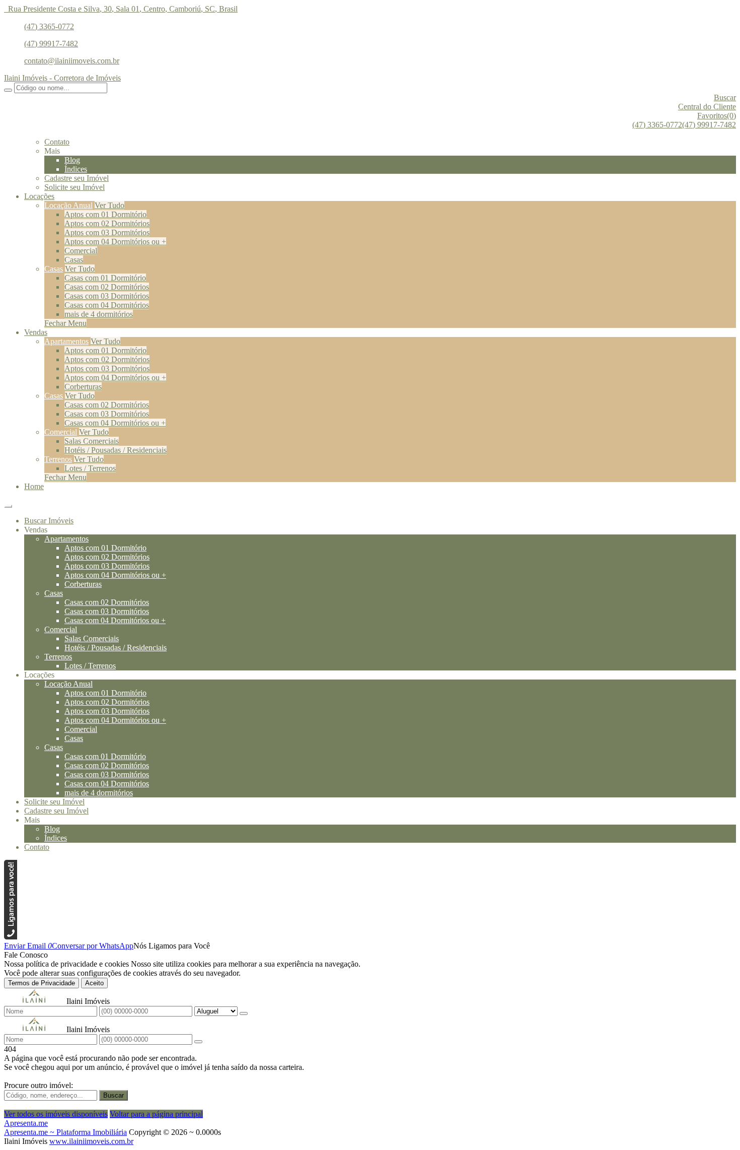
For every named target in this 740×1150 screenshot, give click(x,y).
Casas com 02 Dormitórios (106, 287)
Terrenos (58, 459)
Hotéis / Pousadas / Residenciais (115, 450)
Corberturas (83, 386)
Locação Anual (68, 205)
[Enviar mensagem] (244, 1013)
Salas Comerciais (91, 441)
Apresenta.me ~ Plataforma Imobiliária (65, 1132)
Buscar (113, 1095)
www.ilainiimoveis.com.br (91, 1141)
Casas (73, 259)
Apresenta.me (26, 1123)
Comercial (80, 250)
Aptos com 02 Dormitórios (107, 223)
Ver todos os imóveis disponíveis (56, 1114)
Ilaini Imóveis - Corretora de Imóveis (62, 78)
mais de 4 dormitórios (98, 314)
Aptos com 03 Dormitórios (107, 232)
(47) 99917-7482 (51, 43)
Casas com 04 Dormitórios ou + (115, 423)
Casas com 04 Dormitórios (106, 305)
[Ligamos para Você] (10, 936)
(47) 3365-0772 (49, 26)
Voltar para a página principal (156, 1114)
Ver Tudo (109, 205)
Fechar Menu (65, 323)
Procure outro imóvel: (38, 1085)
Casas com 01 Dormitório (105, 278)
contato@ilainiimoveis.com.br (71, 60)
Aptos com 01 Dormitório (105, 214)
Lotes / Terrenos (90, 468)
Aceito (94, 983)
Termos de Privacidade (41, 983)
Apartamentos (66, 341)
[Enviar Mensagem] (198, 1041)
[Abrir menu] (8, 503)
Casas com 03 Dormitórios (106, 296)
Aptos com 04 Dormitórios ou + (115, 241)
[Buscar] (8, 90)
